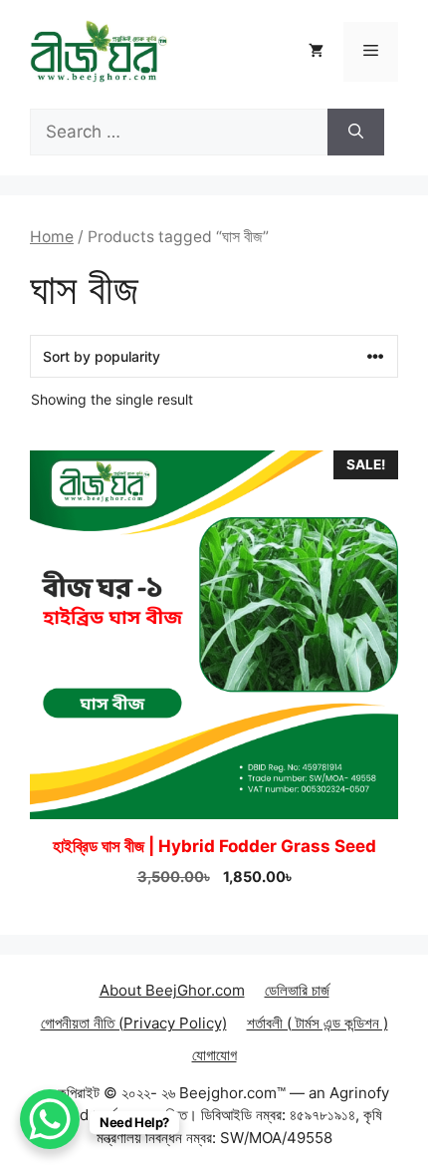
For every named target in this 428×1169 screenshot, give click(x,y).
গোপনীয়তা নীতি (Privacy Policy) (134, 1023)
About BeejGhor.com (172, 990)
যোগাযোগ (214, 1054)
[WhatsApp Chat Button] (50, 1119)
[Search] (355, 132)
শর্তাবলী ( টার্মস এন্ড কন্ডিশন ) (317, 1023)
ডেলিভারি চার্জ (297, 990)
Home (52, 236)
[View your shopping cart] (316, 52)
